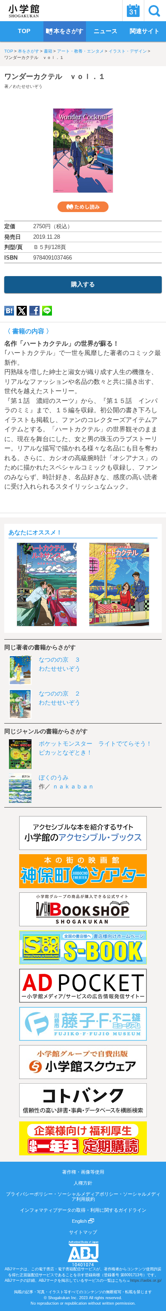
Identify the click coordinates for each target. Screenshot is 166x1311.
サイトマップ (83, 1232)
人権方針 (83, 1182)
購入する (83, 284)
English (80, 1221)
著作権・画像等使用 (83, 1171)
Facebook (34, 311)
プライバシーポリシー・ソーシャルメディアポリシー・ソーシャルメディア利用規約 (83, 1196)
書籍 (48, 51)
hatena (9, 311)
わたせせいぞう (28, 86)
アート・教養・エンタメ (80, 51)
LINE (47, 311)
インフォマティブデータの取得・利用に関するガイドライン (83, 1210)
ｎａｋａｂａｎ (73, 786)
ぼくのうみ (54, 777)
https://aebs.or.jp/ (146, 1280)
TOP (8, 51)
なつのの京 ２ (59, 693)
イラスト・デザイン (128, 51)
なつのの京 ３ (59, 659)
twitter (22, 311)
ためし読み (83, 206)
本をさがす (28, 51)
